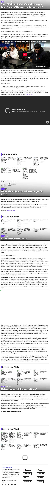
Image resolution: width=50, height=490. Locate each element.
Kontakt (40, 481)
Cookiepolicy (27, 481)
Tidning (26, 477)
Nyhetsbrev (27, 473)
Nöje (2, 1)
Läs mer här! (29, 94)
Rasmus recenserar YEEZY (14, 238)
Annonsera (41, 473)
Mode (2, 188)
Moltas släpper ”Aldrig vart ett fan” (19, 389)
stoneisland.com (11, 210)
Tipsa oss (40, 477)
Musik (2, 386)
